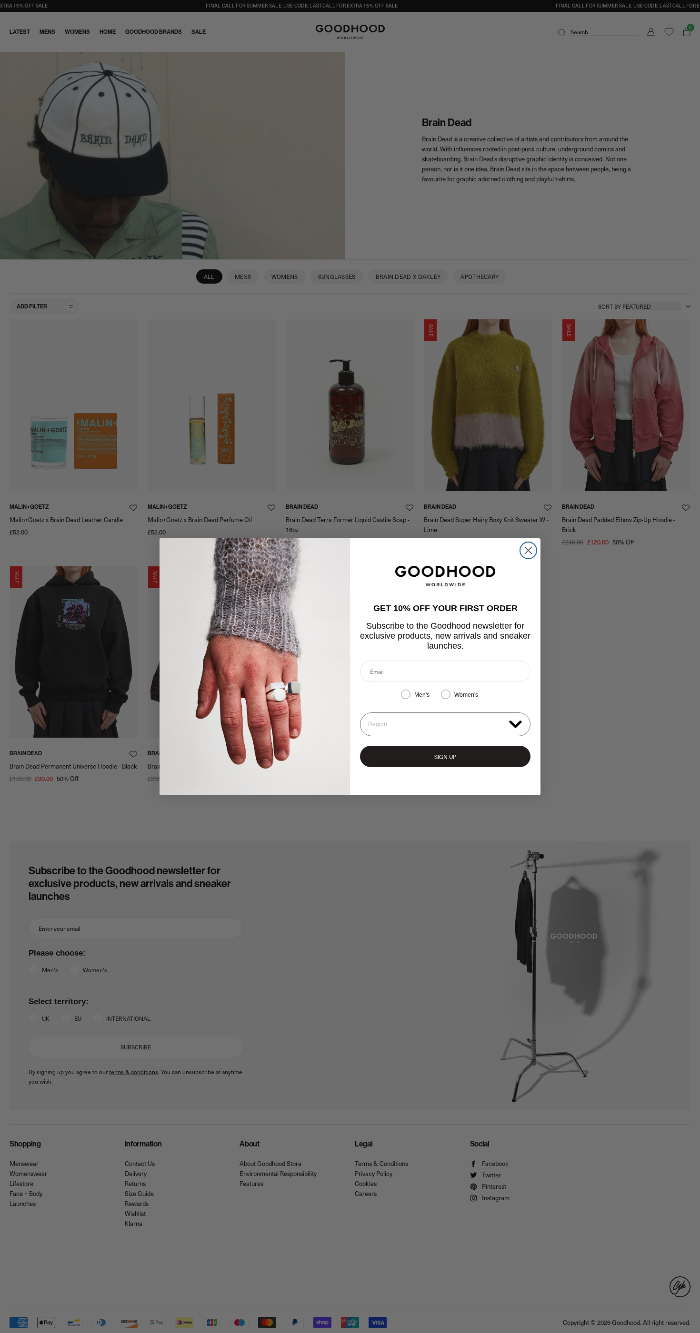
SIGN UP (445, 756)
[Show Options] (515, 723)
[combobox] (436, 724)
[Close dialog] (528, 550)
